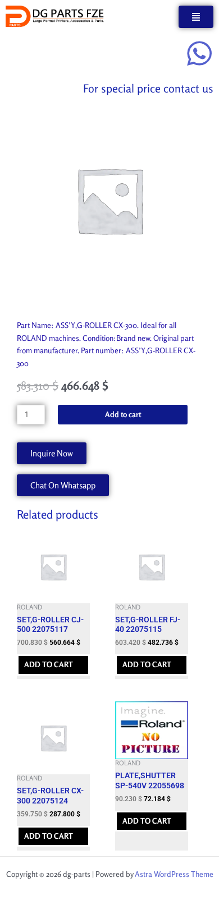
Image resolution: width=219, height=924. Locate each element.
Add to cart (123, 414)
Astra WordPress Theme (174, 874)
